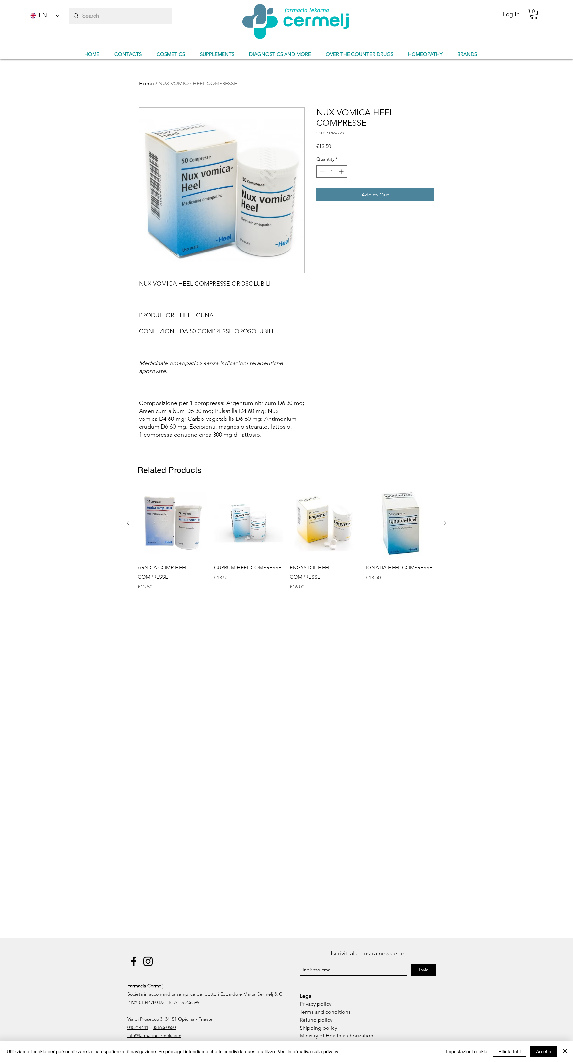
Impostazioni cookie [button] (466, 1051)
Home (146, 83)
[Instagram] (148, 961)
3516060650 (164, 1027)
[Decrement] (321, 171)
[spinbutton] (332, 171)
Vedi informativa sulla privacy (308, 1051)
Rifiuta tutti (509, 1051)
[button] (534, 14)
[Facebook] (133, 961)
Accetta (543, 1051)
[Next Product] (445, 523)
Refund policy (316, 1020)
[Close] (565, 1051)
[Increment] (342, 171)
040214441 (137, 1027)
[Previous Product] (128, 523)
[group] (286, 544)
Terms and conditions (325, 1012)
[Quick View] (172, 523)
